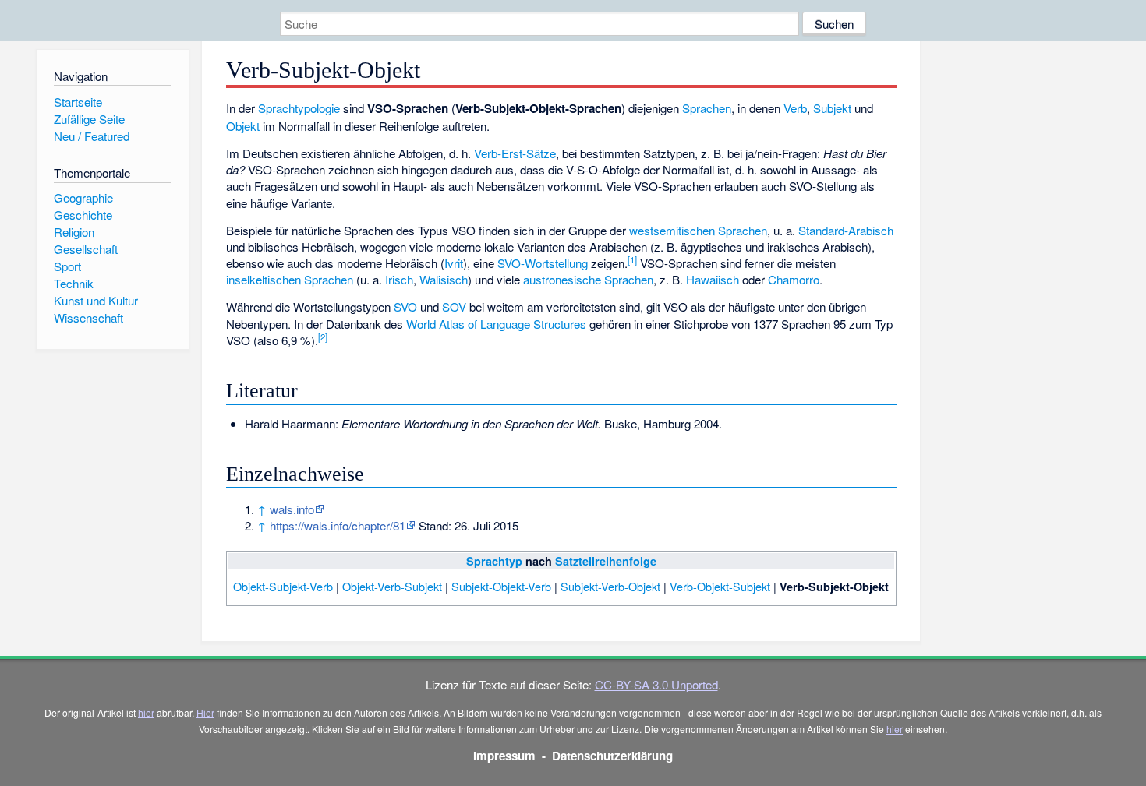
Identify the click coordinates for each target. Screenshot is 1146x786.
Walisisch (443, 279)
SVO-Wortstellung (542, 263)
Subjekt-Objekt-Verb (501, 586)
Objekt (243, 126)
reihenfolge (625, 561)
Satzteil (575, 561)
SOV (454, 306)
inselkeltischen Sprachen (289, 279)
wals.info (292, 509)
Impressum (504, 755)
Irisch (399, 279)
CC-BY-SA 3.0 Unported (656, 684)
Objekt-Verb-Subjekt (392, 586)
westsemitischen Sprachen (698, 230)
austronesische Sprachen (588, 279)
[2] (322, 336)
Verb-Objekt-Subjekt (720, 586)
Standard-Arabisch (845, 230)
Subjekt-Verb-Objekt (610, 586)
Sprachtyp (494, 561)
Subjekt (832, 108)
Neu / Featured (91, 136)
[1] (632, 259)
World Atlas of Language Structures (496, 323)
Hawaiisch (712, 279)
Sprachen (706, 108)
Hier (205, 712)
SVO (405, 306)
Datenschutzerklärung (612, 755)
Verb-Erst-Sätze (515, 153)
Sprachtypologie (299, 108)
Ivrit (453, 263)
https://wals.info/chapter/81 (337, 525)
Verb (795, 108)
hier (146, 712)
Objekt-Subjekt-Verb (283, 586)
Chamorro (793, 279)
